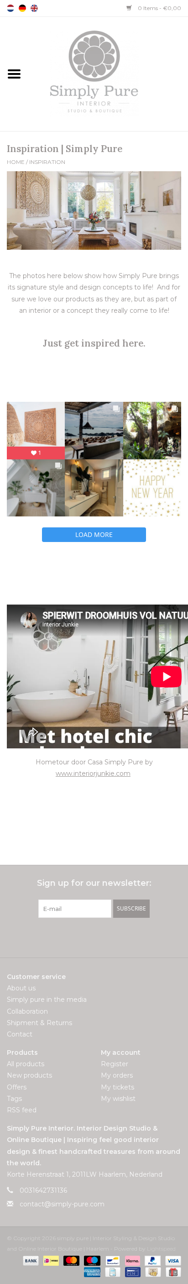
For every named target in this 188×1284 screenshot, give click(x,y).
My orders (117, 1075)
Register (114, 1064)
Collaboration (27, 1011)
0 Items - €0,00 (158, 8)
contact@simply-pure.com (62, 1204)
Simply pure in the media (47, 999)
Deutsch (22, 8)
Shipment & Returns (39, 1023)
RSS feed (22, 1110)
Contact (19, 1034)
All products (25, 1064)
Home (16, 161)
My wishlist (118, 1099)
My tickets (117, 1087)
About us (21, 988)
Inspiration (47, 161)
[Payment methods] (30, 1260)
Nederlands (10, 8)
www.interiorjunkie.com (93, 773)
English (34, 8)
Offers (16, 1087)
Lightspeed (161, 1248)
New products (29, 1075)
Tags (14, 1099)
